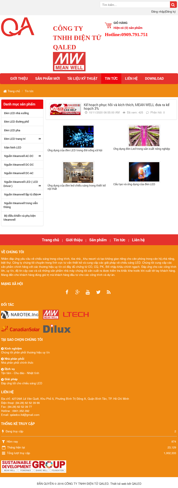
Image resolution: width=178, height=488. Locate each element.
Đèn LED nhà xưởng (16, 113)
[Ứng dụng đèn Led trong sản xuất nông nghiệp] (144, 136)
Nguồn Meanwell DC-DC (19, 165)
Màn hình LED (12, 147)
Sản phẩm (98, 239)
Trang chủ (50, 239)
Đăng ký (170, 11)
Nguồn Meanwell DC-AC (18, 173)
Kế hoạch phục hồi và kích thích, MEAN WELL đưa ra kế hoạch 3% (126, 106)
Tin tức (111, 78)
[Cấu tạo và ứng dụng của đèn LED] (144, 171)
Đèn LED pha (12, 130)
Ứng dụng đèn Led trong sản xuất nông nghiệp (141, 148)
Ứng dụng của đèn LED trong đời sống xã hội (75, 150)
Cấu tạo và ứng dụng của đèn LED (134, 184)
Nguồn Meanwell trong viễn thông (20, 205)
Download (154, 78)
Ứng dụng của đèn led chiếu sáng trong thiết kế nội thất (77, 187)
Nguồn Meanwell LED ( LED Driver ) (20, 184)
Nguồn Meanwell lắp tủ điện (21, 194)
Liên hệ (131, 78)
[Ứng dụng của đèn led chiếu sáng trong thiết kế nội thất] (78, 172)
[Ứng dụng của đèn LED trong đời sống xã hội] (78, 136)
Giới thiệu (19, 78)
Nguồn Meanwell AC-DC (18, 156)
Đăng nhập (158, 11)
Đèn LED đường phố (16, 121)
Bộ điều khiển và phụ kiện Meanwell (19, 218)
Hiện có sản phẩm (128, 28)
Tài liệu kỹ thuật (82, 78)
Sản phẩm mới (47, 78)
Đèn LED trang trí (14, 139)
